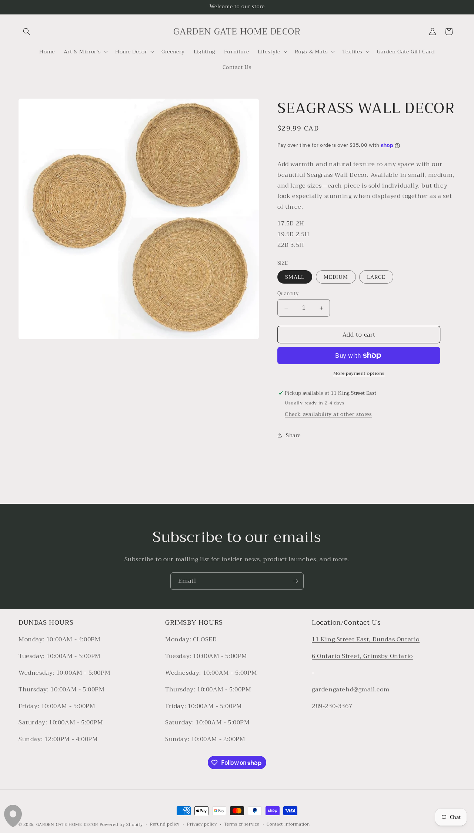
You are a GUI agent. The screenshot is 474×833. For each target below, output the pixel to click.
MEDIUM (336, 276)
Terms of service (241, 824)
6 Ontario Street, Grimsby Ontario (362, 656)
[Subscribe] (295, 581)
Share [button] (293, 435)
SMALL (294, 276)
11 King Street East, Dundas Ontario (366, 640)
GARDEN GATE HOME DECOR (67, 824)
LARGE (376, 276)
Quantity (287, 293)
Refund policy (165, 824)
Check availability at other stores (328, 414)
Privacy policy (202, 824)
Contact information (288, 824)
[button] (27, 31)
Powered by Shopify (121, 824)
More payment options (359, 373)
